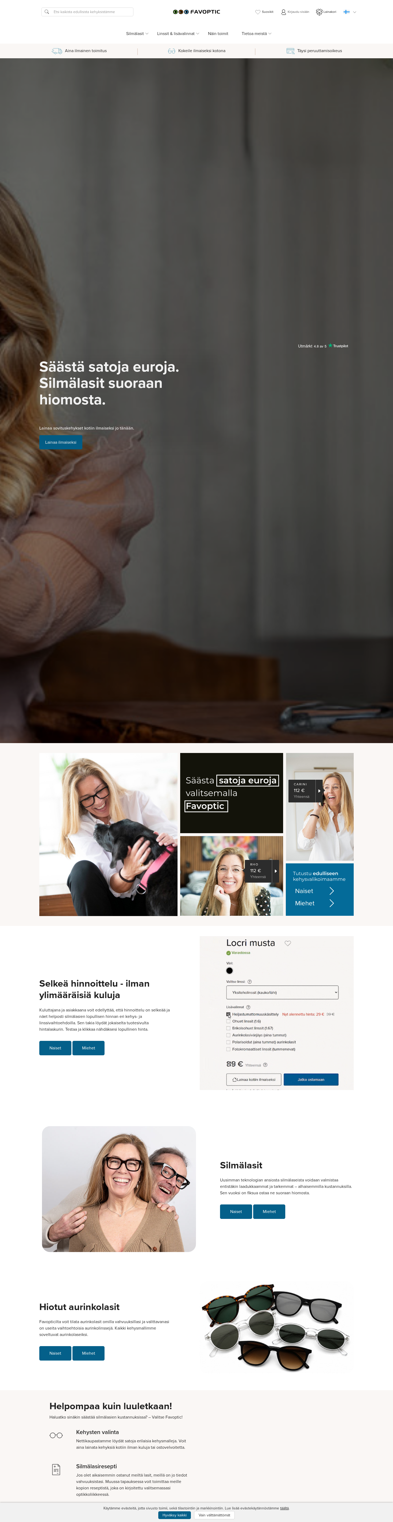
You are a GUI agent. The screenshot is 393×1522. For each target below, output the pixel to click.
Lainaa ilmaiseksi (60, 442)
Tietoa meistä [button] (254, 33)
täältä (284, 1508)
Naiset (304, 891)
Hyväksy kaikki (175, 1515)
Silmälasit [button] (135, 33)
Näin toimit (218, 33)
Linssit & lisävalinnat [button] (176, 33)
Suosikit (267, 11)
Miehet (304, 903)
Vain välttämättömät (214, 1515)
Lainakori (329, 11)
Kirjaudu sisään (298, 11)
